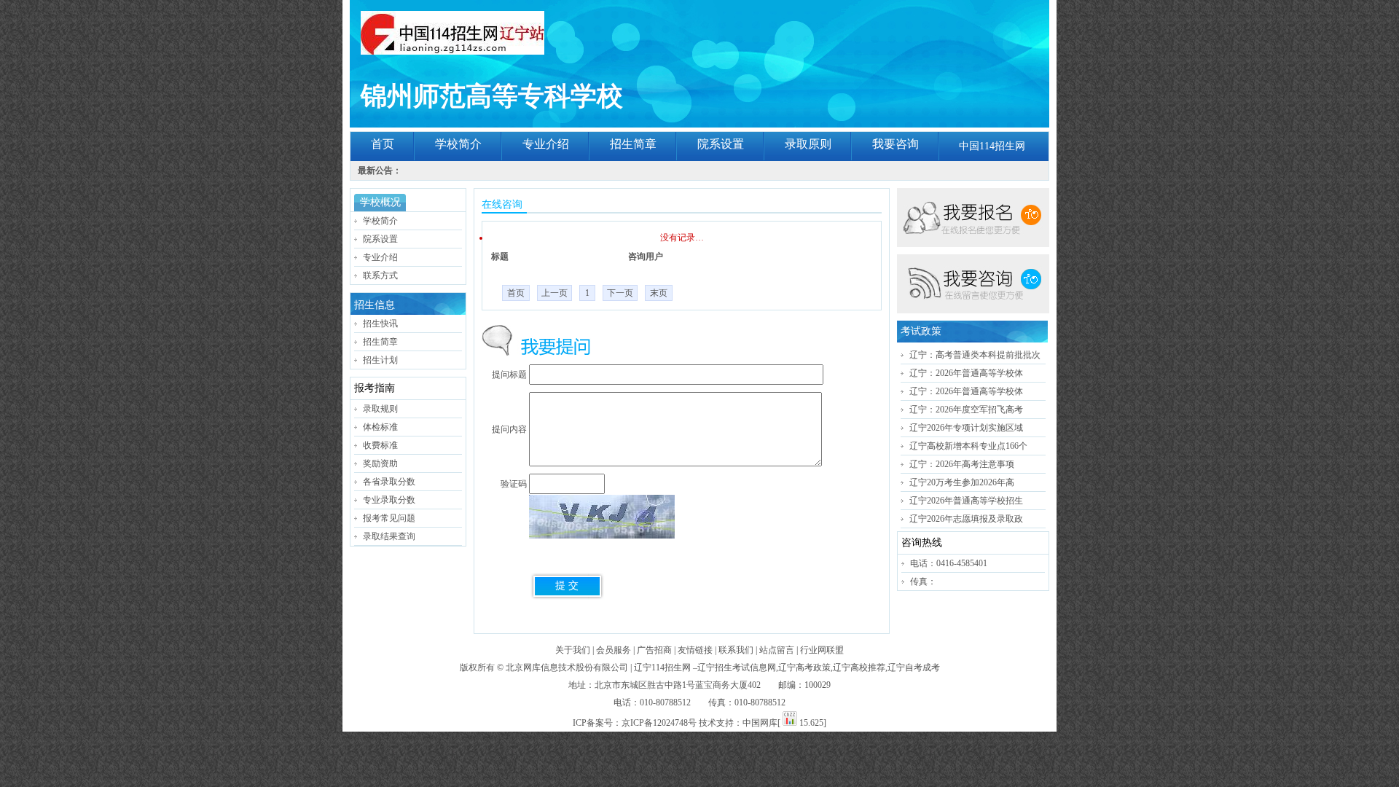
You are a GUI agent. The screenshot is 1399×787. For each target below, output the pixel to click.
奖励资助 (380, 463)
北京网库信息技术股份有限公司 (567, 667)
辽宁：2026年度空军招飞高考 (966, 409)
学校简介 (458, 144)
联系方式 (380, 275)
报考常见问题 (389, 518)
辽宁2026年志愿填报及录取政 (966, 519)
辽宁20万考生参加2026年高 (961, 482)
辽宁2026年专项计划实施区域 (966, 428)
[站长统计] (790, 723)
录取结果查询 (389, 536)
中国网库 (759, 723)
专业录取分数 (389, 500)
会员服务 (613, 650)
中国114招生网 (992, 146)
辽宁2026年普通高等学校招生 (966, 501)
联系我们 (735, 650)
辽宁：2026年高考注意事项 (961, 464)
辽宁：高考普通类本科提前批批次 (975, 355)
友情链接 (695, 650)
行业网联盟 (822, 650)
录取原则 (808, 144)
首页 (382, 144)
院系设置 (720, 144)
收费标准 (380, 445)
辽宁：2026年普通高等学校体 (966, 373)
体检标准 (380, 427)
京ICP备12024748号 (659, 723)
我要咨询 (895, 144)
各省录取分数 (389, 482)
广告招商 (654, 650)
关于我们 (572, 650)
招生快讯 (380, 323)
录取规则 (380, 409)
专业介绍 (545, 144)
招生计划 (380, 360)
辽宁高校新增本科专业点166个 (968, 446)
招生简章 (633, 144)
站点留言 (776, 650)
